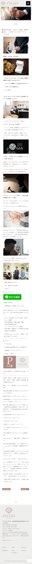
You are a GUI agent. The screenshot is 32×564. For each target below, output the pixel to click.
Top (16, 502)
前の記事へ (7, 489)
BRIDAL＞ (24, 547)
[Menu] (28, 3)
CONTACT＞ (24, 550)
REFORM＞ (6, 550)
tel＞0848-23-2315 (10, 525)
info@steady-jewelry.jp (17, 532)
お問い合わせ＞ (8, 540)
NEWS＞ (5, 547)
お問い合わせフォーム (10, 282)
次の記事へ (24, 489)
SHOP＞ (14, 547)
